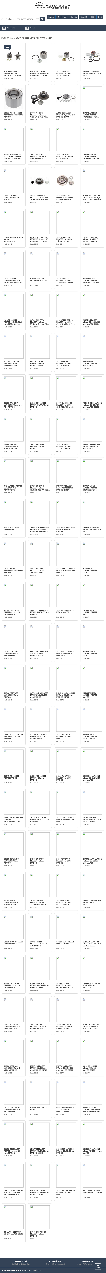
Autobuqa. (36, 1270)
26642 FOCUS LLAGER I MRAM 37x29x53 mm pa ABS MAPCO (39, 529)
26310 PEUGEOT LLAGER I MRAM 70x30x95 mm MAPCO (63, 363)
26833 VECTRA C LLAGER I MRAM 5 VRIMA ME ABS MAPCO (12, 1027)
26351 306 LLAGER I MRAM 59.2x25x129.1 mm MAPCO (92, 778)
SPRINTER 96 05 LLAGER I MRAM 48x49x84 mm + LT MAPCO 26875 (64, 985)
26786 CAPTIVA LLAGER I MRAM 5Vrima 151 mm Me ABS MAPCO (39, 322)
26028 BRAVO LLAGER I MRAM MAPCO (13, 943)
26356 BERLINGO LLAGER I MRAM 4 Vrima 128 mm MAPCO (64, 239)
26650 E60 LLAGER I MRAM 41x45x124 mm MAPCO (12, 1151)
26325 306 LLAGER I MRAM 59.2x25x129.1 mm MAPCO (39, 819)
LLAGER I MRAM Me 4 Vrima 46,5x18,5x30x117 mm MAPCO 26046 (13, 239)
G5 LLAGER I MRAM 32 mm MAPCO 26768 (92, 1191)
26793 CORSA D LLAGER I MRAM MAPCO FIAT (11, 654)
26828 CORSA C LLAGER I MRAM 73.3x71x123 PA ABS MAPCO (39, 488)
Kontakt (83, 17)
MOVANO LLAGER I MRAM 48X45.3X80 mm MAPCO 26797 (64, 1068)
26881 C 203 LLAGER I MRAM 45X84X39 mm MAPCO (39, 612)
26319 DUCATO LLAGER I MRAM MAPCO (37, 861)
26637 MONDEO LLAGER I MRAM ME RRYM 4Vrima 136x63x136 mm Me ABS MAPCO (65, 156)
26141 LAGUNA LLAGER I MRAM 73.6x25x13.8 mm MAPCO (38, 902)
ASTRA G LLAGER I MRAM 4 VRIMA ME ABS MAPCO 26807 (91, 1027)
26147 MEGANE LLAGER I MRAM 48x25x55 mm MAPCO (37, 571)
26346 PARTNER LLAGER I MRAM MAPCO (11, 695)
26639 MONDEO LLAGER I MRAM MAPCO (90, 695)
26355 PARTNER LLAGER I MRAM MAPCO (63, 778)
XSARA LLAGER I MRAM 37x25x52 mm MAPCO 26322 (92, 819)
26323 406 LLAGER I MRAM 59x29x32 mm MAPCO (13, 571)
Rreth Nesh (62, 17)
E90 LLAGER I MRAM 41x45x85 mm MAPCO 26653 (39, 654)
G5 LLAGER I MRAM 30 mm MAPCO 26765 (13, 1233)
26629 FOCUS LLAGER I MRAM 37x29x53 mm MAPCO (65, 529)
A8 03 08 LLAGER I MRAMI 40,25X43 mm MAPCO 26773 (65, 115)
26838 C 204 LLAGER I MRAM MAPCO (65, 611)
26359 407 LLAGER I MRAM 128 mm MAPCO (38, 778)
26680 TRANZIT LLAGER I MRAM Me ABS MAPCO (13, 405)
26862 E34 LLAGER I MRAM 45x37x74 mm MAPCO (39, 405)
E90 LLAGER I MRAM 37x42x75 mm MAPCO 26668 (65, 1109)
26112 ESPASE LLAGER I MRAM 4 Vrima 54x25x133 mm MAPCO (13, 281)
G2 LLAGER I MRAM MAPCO (38, 1109)
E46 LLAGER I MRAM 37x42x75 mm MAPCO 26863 (91, 985)
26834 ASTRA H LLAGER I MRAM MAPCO (63, 736)
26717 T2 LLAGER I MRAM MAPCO (12, 777)
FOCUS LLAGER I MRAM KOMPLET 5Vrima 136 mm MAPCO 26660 (90, 239)
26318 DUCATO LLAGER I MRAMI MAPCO (63, 861)
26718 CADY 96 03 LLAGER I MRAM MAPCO (38, 1234)
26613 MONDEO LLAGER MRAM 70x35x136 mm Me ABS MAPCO (91, 156)
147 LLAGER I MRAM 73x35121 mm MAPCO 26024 (13, 488)
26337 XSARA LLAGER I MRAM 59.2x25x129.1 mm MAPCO (13, 819)
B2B (92, 17)
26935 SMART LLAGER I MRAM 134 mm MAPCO (91, 363)
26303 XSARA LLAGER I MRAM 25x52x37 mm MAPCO (92, 861)
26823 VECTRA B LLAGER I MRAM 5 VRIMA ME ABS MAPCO (64, 1027)
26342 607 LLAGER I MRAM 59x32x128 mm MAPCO (65, 654)
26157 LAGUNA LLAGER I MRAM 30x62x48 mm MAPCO (63, 73)
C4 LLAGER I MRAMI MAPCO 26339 (65, 943)
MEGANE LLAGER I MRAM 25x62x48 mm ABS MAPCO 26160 (39, 73)
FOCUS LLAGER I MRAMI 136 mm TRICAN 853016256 (12, 73)
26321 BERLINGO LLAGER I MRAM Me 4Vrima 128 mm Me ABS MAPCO (39, 198)
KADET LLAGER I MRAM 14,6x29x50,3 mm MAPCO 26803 (13, 322)
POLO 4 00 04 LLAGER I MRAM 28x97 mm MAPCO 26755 (65, 695)
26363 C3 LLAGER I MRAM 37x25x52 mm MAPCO (92, 73)
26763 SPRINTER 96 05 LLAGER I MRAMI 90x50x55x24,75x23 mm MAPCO (12, 156)
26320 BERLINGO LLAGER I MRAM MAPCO (11, 861)
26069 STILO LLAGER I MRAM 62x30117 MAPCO (92, 902)
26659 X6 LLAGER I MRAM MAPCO (12, 528)
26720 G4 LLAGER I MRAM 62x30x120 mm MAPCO (12, 985)
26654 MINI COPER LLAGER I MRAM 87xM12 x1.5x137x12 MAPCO (65, 322)
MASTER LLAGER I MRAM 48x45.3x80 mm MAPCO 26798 (38, 1068)
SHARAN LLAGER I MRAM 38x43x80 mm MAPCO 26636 (39, 1151)
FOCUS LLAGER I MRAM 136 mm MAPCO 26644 (37, 363)
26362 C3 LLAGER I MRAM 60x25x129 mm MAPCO (12, 612)
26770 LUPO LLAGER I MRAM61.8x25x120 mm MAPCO (39, 695)
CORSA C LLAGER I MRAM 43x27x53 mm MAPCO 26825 (92, 944)
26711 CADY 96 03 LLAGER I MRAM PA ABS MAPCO (12, 1109)
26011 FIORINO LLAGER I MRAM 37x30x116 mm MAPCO (63, 446)
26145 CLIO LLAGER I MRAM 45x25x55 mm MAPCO (65, 571)
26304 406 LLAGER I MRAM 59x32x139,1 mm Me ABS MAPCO (92, 198)
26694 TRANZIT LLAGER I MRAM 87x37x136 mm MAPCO (11, 446)
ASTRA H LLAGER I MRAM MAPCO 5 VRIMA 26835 (38, 736)
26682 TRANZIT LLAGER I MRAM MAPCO (37, 446)
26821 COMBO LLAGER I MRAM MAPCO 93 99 (90, 736)
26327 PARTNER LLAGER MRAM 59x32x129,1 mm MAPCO (90, 115)
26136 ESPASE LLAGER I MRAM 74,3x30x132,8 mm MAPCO (91, 281)
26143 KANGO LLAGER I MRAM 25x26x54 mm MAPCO (11, 902)
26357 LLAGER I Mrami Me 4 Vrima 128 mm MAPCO (64, 198)
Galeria (74, 17)
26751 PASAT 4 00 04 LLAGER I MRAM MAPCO (65, 1192)
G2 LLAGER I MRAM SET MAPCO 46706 (38, 280)
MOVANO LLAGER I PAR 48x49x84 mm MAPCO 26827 (64, 488)
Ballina (51, 17)
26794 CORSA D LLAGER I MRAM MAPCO (90, 612)
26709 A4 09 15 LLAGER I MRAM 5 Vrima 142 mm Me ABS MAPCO (38, 115)
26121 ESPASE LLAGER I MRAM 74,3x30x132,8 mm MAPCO (64, 281)
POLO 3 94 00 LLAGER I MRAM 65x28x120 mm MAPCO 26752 (92, 405)
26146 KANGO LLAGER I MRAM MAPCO (90, 654)
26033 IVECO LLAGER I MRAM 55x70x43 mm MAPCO (13, 115)
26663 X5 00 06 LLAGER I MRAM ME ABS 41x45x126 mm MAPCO (91, 1109)
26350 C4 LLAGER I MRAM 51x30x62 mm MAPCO (92, 529)
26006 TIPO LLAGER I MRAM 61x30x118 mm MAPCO (92, 446)
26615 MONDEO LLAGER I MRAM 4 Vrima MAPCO (38, 156)
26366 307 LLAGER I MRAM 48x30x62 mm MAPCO (65, 1151)
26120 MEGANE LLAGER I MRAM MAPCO (90, 571)
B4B (100, 17)
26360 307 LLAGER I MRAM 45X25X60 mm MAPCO (92, 1151)
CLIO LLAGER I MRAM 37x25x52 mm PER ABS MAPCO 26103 (13, 1192)
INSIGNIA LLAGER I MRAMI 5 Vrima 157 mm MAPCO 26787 (39, 239)
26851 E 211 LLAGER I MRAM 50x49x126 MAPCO (13, 736)
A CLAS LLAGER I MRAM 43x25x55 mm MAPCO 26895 (39, 985)
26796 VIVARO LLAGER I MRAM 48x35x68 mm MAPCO (90, 488)
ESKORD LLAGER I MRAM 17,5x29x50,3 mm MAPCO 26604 (91, 322)
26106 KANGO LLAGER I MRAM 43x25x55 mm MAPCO (63, 902)
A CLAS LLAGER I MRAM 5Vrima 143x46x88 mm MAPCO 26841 (11, 363)
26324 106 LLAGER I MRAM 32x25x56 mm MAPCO (65, 819)
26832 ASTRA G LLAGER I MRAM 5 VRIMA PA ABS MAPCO (38, 1027)
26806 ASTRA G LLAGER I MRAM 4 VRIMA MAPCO (12, 1068)
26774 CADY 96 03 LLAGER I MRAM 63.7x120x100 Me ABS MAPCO (66, 405)
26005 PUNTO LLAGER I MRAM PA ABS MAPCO (38, 944)
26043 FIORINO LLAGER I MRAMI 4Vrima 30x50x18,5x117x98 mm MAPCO (12, 198)
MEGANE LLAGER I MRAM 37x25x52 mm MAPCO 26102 (39, 1192)
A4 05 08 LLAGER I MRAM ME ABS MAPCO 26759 (91, 1068)
